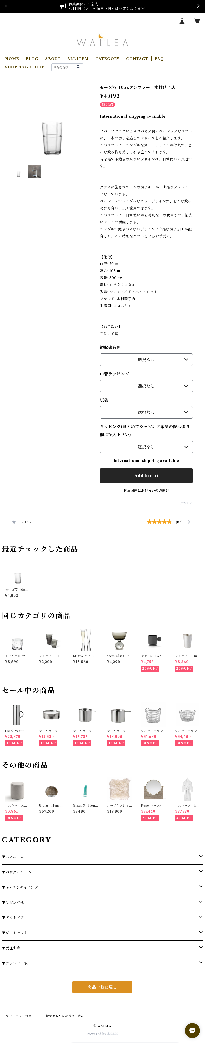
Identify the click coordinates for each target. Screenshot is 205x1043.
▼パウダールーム (17, 872)
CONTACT (137, 59)
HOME (12, 59)
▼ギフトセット (15, 933)
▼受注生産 (11, 948)
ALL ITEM (78, 59)
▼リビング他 (13, 902)
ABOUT (53, 59)
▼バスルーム (13, 857)
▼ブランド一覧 (15, 963)
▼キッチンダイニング (20, 887)
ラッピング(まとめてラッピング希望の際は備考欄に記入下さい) (145, 430)
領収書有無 (110, 347)
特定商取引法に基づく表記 (65, 1016)
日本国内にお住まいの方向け (146, 490)
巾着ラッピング (115, 373)
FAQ (159, 59)
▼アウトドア (13, 917)
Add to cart (146, 475)
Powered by (97, 1034)
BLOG (32, 59)
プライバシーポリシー (22, 1016)
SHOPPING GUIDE (24, 67)
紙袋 (104, 400)
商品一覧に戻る (102, 987)
